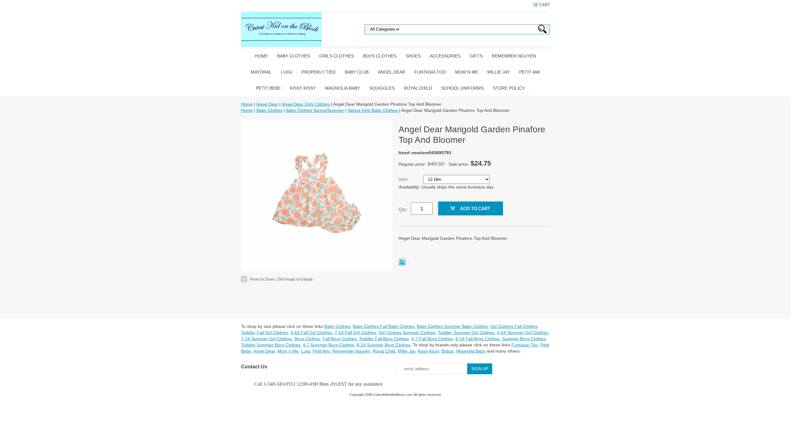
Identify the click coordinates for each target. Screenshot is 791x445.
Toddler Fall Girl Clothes (264, 332)
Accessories (445, 55)
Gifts (476, 55)
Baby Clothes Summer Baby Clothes (452, 326)
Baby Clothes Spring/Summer (315, 110)
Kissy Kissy (303, 88)
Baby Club (357, 72)
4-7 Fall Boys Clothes (432, 338)
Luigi (286, 72)
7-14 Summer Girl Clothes (266, 338)
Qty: (403, 209)
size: (404, 179)
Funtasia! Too (524, 344)
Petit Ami (529, 72)
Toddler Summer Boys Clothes (270, 344)
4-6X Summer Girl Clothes (522, 332)
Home (261, 55)
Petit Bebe (268, 88)
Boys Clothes (379, 55)
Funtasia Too (430, 72)
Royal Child (418, 88)
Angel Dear (391, 72)
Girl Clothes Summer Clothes (407, 332)
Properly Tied (319, 72)
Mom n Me (466, 72)
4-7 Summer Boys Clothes (328, 344)
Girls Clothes (336, 55)
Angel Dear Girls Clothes (305, 104)
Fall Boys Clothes (340, 338)
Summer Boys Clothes (524, 338)
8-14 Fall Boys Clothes (477, 338)
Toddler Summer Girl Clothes (466, 332)
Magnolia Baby (342, 88)
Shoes (413, 55)
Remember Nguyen (514, 55)
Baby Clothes (293, 55)
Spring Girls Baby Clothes (373, 110)
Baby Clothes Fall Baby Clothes (383, 326)
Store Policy (509, 88)
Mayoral (261, 72)
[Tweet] (402, 263)
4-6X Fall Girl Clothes (311, 332)
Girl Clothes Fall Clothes (514, 326)
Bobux (448, 351)
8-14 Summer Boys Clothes (383, 344)
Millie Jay (498, 72)
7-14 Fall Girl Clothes (355, 332)
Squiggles (382, 88)
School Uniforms (462, 88)
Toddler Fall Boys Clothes (384, 338)
